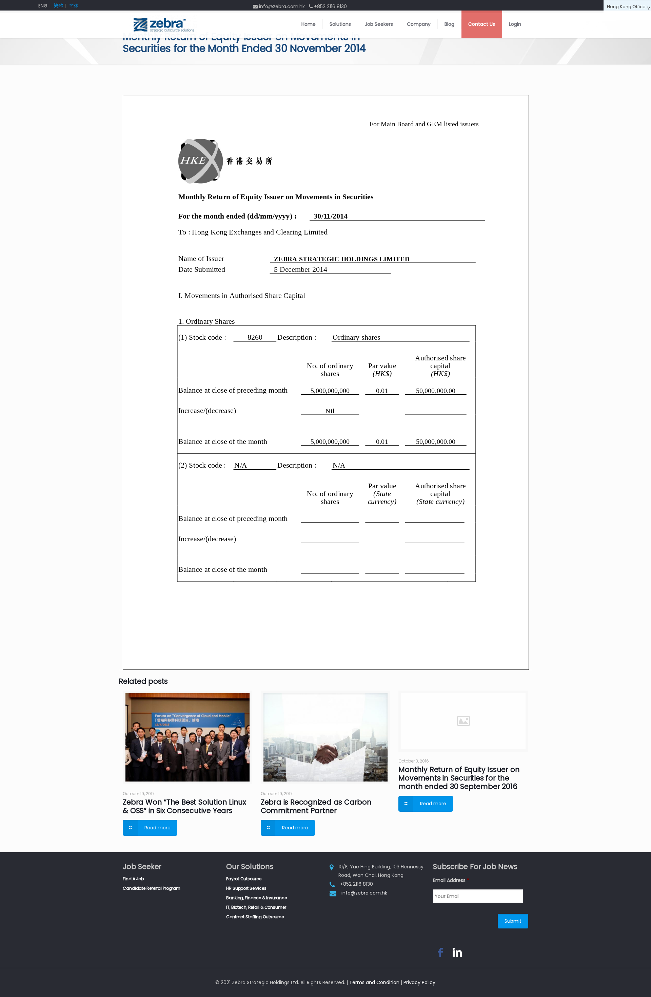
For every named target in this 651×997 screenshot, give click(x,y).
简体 (74, 5)
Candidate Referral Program (151, 888)
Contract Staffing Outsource (255, 917)
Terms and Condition (374, 982)
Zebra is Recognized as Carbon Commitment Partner (316, 806)
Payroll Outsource (243, 879)
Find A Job (133, 879)
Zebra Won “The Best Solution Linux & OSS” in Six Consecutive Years (184, 806)
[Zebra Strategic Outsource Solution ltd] (163, 24)
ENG (42, 5)
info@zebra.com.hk (364, 892)
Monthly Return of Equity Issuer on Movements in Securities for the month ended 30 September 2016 (458, 778)
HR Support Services (246, 888)
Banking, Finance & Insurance (256, 898)
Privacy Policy (419, 982)
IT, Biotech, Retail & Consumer (256, 907)
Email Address (451, 880)
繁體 (58, 5)
